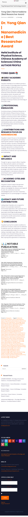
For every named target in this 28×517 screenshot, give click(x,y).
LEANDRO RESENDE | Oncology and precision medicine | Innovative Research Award (12, 379)
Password (6, 486)
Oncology (19, 17)
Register (3, 502)
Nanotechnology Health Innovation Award (13, 352)
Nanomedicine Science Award (8, 338)
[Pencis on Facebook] (2, 441)
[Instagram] (20, 441)
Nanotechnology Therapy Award (9, 357)
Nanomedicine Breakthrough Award (10, 326)
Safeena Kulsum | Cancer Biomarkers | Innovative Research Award (13, 384)
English (17, 0)
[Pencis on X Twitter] (6, 441)
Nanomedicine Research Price (17, 337)
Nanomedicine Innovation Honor (17, 334)
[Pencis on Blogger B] (9, 441)
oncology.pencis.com (5, 424)
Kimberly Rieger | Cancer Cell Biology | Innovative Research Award (13, 390)
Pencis (4, 2)
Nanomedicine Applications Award (13, 325)
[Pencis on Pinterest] (2, 444)
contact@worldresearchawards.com (10, 471)
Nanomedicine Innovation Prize (9, 335)
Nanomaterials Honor (6, 323)
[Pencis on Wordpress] (23, 441)
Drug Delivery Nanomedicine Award (14, 320)
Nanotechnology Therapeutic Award (10, 356)
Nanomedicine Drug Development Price (11, 331)
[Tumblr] (16, 441)
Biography (8, 318)
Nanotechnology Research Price (18, 354)
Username (6, 479)
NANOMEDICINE (9, 134)
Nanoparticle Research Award (17, 345)
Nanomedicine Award (6, 326)
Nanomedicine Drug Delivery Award (14, 330)
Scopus (3, 68)
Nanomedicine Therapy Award (12, 342)
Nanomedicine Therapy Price (8, 344)
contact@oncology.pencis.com (8, 466)
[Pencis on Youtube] (13, 441)
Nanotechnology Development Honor (10, 349)
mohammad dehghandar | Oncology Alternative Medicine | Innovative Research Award (13, 400)
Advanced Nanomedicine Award (11, 318)
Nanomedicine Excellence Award (9, 333)
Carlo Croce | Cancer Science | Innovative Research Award (11, 395)
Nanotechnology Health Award (8, 352)
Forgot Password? (5, 503)
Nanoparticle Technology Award (9, 346)
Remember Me (6, 493)
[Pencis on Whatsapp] (6, 444)
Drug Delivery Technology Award (16, 322)
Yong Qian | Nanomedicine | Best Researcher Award (13, 13)
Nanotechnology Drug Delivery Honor (10, 350)
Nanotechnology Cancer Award (12, 348)
